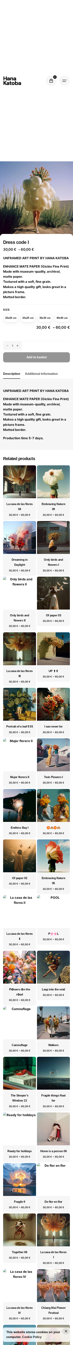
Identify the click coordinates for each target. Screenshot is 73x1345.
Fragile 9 (19, 1201)
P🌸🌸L (53, 933)
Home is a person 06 (53, 1151)
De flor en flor (53, 1201)
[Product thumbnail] (19, 481)
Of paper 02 (19, 878)
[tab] (11, 378)
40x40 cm (62, 317)
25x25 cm (28, 317)
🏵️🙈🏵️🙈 (53, 827)
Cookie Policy (32, 1337)
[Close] (66, 1331)
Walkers (53, 1045)
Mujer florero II (19, 777)
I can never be (53, 726)
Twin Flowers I (53, 777)
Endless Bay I (19, 827)
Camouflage (19, 1045)
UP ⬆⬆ (53, 671)
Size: (6, 309)
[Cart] (51, 80)
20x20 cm (11, 317)
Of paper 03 (53, 615)
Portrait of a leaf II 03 (19, 726)
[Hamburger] (64, 80)
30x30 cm (45, 317)
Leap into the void (53, 989)
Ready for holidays (19, 1151)
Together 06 (19, 1252)
